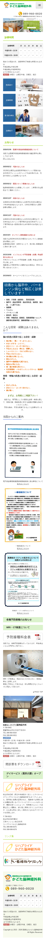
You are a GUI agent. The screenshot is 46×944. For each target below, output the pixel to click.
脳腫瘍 (8, 307)
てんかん (9, 310)
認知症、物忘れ (12, 315)
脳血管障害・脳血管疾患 (22, 302)
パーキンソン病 (12, 313)
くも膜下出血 (15, 305)
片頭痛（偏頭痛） (18, 300)
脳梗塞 (35, 302)
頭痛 (8, 300)
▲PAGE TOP (38, 692)
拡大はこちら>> (23, 548)
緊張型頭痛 (30, 300)
